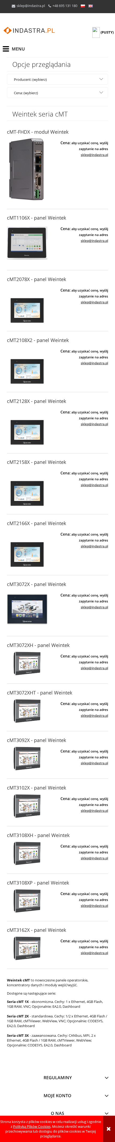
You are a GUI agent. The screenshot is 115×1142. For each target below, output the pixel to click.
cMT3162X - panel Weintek (36, 930)
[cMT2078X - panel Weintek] (27, 304)
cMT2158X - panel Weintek (36, 462)
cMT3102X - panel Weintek (36, 787)
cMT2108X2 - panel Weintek (38, 340)
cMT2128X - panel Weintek (36, 401)
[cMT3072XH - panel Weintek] (27, 663)
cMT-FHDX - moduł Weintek (37, 132)
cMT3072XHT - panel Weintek (39, 692)
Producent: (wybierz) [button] (30, 79)
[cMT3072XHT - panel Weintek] (27, 711)
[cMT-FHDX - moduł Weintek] (27, 169)
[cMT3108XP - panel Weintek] (27, 901)
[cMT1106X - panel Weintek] (27, 243)
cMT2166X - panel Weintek (36, 523)
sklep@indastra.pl (31, 5)
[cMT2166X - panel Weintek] (27, 548)
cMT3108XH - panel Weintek (38, 835)
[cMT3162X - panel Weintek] (27, 948)
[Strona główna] (29, 31)
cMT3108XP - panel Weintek (38, 882)
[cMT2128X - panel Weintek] (27, 426)
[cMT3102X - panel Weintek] (27, 806)
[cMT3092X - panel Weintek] (27, 758)
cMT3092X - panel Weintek (36, 740)
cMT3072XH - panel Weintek (38, 645)
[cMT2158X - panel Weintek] (27, 487)
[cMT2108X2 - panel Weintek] (27, 365)
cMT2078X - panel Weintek (36, 279)
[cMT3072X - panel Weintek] (27, 609)
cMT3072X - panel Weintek (36, 584)
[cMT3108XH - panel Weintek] (27, 853)
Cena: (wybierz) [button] (26, 92)
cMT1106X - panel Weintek (36, 217)
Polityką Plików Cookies (32, 1126)
